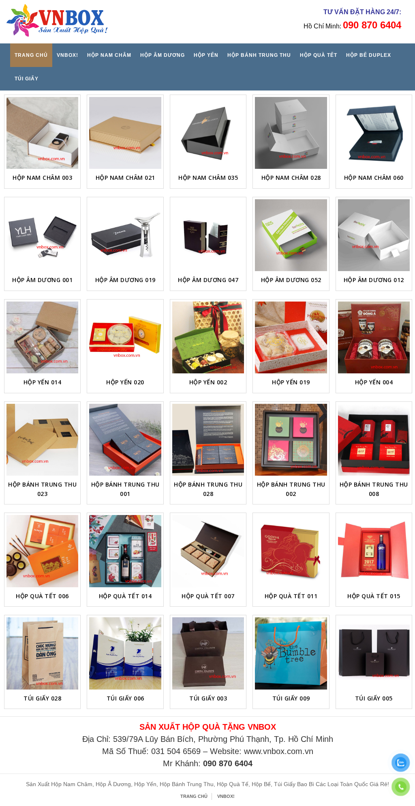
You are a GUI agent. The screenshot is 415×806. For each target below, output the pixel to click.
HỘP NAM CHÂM (109, 55)
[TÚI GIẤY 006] (125, 653)
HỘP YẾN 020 (125, 382)
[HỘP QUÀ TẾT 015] (374, 551)
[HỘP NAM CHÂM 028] (291, 133)
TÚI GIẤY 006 (125, 698)
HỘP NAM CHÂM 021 (125, 177)
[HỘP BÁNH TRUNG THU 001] (125, 440)
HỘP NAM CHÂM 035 (208, 177)
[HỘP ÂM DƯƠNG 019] (125, 235)
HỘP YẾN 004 (374, 382)
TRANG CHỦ (31, 55)
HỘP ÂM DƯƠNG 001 (42, 280)
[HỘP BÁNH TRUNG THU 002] (291, 440)
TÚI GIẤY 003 (208, 698)
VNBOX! (67, 55)
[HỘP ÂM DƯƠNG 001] (42, 235)
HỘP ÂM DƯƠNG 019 (125, 280)
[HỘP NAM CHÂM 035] (208, 133)
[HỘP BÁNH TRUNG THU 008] (374, 440)
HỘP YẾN (206, 55)
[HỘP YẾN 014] (42, 337)
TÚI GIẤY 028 (42, 698)
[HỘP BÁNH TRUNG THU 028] (208, 440)
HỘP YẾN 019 (291, 382)
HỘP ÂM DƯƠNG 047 (208, 280)
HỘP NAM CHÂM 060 (374, 177)
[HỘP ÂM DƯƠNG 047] (208, 235)
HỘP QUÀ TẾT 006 (42, 596)
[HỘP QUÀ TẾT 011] (291, 551)
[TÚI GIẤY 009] (291, 653)
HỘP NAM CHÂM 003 (42, 177)
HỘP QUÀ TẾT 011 (291, 596)
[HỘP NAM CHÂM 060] (374, 133)
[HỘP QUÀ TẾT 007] (208, 551)
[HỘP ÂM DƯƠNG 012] (374, 235)
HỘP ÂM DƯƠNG (162, 55)
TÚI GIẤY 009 (291, 698)
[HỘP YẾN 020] (125, 337)
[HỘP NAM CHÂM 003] (42, 133)
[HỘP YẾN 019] (291, 337)
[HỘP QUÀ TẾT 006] (42, 551)
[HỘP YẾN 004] (374, 337)
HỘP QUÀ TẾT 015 (373, 596)
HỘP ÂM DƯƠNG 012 (374, 280)
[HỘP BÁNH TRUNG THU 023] (42, 440)
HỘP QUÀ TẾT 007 (208, 596)
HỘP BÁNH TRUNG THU (259, 55)
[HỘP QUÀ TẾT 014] (125, 551)
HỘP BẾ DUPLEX (368, 55)
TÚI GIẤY (27, 79)
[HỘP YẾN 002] (208, 337)
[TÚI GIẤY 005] (374, 653)
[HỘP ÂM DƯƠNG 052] (291, 235)
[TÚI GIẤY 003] (208, 653)
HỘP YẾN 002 (208, 382)
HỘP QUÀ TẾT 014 (125, 596)
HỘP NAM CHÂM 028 (291, 177)
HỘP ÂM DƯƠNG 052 (291, 280)
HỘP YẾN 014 (43, 382)
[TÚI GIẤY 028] (42, 653)
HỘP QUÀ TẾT (318, 55)
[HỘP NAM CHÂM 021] (125, 133)
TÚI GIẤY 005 (374, 698)
